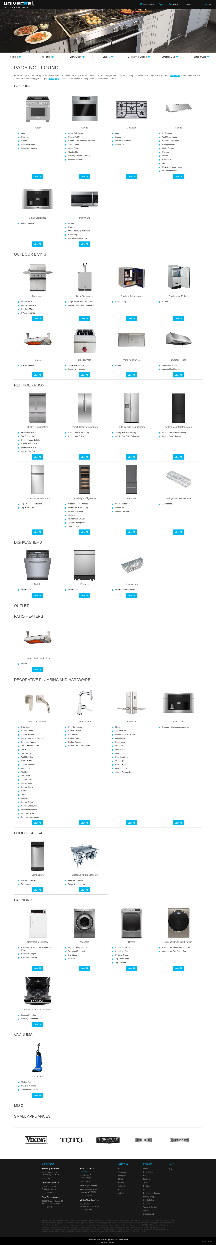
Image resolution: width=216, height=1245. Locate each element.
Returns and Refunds (151, 1193)
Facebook (122, 1172)
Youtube (121, 1182)
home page (54, 78)
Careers (146, 1203)
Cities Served (148, 1214)
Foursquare (122, 1189)
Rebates (146, 1175)
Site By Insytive (207, 1241)
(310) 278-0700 (86, 1195)
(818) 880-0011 (48, 1192)
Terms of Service (150, 1207)
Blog (170, 1168)
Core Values (148, 1172)
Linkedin (121, 1193)
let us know (175, 75)
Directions (84, 1171)
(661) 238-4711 (48, 1207)
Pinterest (121, 1186)
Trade (145, 1182)
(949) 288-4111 (86, 1209)
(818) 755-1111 (48, 1178)
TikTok (120, 1179)
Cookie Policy (148, 1200)
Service (146, 1210)
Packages (147, 1179)
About (145, 1168)
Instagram (122, 1175)
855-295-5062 (147, 1225)
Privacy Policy (148, 1196)
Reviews (146, 1186)
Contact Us (147, 1189)
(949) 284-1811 (86, 1181)
